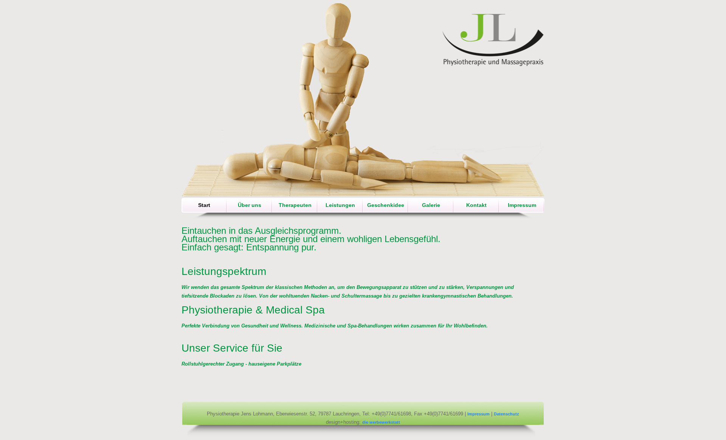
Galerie (431, 205)
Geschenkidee (385, 205)
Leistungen (340, 205)
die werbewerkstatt (381, 422)
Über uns (249, 205)
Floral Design (493, 40)
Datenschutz (506, 414)
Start (204, 205)
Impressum (522, 205)
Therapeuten (295, 205)
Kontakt (476, 205)
